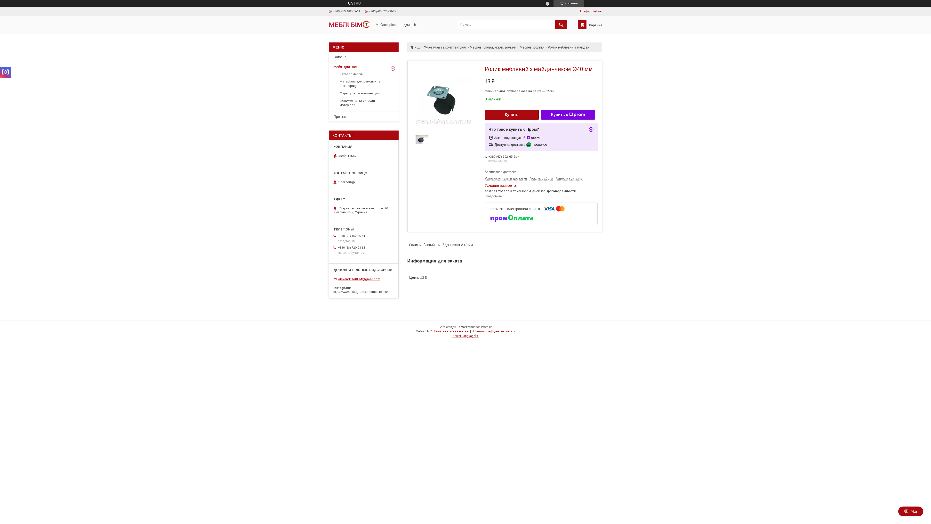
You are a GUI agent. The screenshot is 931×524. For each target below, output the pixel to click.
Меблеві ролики (532, 47)
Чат (914, 511)
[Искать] (561, 24)
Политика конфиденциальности (493, 331)
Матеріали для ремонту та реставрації (360, 84)
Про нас (340, 117)
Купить (512, 115)
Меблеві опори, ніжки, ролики (493, 47)
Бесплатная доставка (500, 172)
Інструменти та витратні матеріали (358, 103)
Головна (340, 57)
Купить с (559, 115)
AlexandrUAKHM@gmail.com (359, 279)
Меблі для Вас (345, 67)
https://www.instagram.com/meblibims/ (360, 292)
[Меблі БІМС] (349, 27)
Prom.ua (486, 327)
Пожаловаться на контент (451, 331)
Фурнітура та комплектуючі (445, 47)
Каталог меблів (351, 74)
